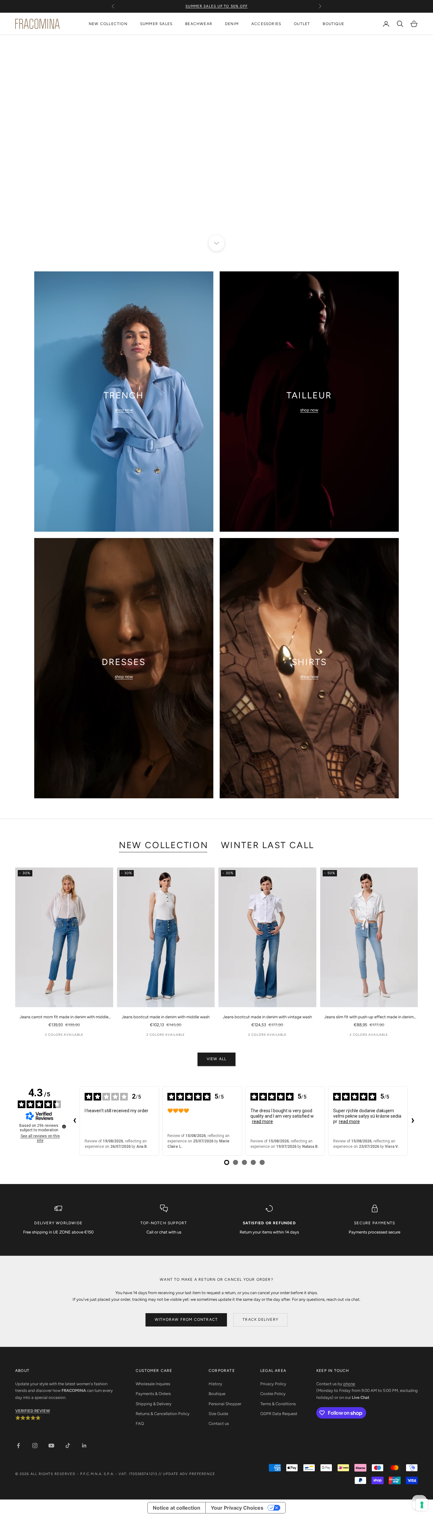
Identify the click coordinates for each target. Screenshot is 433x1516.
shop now (124, 410)
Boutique (217, 1393)
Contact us (219, 1423)
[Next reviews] (412, 1121)
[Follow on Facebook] (18, 1445)
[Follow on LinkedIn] (84, 1445)
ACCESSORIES (266, 24)
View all (217, 1059)
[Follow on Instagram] (35, 1445)
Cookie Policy (273, 1393)
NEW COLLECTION (108, 24)
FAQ (140, 1423)
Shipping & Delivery (153, 1403)
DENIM (232, 24)
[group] (216, 139)
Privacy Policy (273, 1383)
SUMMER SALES (156, 24)
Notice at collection (176, 1508)
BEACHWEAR (198, 24)
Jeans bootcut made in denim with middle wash (166, 1016)
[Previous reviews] (74, 1121)
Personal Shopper (225, 1403)
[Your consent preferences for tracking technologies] (422, 1505)
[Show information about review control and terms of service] (64, 1126)
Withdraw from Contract (186, 1319)
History (215, 1383)
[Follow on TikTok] (68, 1445)
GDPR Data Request (278, 1413)
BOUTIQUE (333, 24)
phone (349, 1383)
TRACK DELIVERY (260, 1319)
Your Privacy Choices (237, 1508)
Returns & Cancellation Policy (163, 1413)
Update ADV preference (189, 1474)
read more (262, 1121)
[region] (216, 139)
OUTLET (302, 24)
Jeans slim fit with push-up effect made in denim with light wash (369, 1017)
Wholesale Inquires (153, 1383)
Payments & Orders (153, 1393)
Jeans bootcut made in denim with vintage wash (267, 1016)
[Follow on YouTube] (51, 1445)
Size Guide (218, 1413)
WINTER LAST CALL (267, 845)
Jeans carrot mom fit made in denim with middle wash (64, 1017)
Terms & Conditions (278, 1403)
